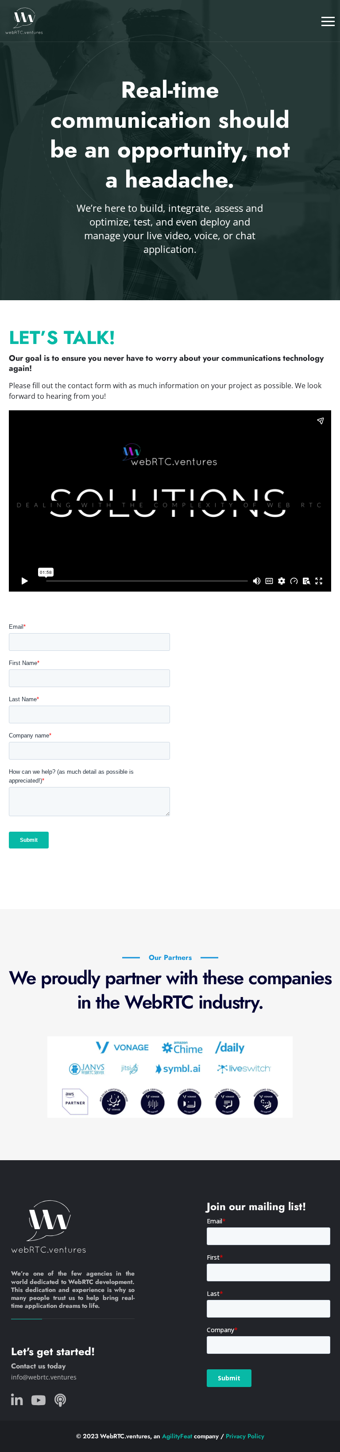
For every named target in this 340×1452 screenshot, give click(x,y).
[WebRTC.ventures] (24, 21)
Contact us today (38, 1366)
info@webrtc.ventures (44, 1377)
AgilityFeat (177, 1436)
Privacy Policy (245, 1436)
